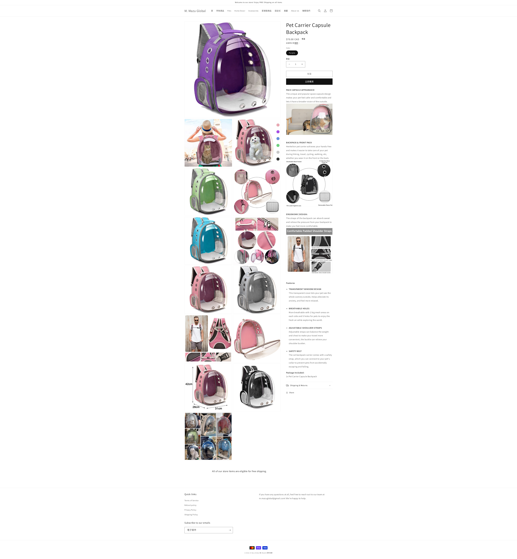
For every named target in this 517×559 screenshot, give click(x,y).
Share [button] (291, 392)
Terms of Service (191, 500)
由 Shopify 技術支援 (266, 553)
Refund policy (190, 505)
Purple (292, 53)
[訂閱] (230, 530)
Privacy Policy (190, 510)
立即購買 (309, 81)
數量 (288, 59)
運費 (296, 43)
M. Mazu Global (254, 553)
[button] (319, 11)
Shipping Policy (191, 514)
